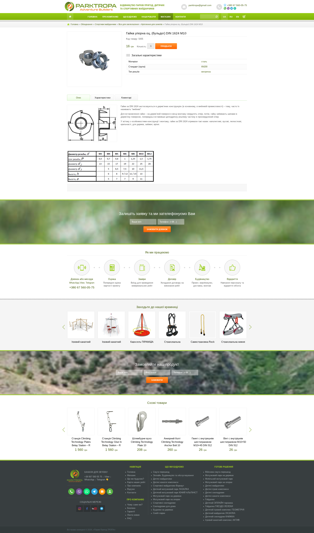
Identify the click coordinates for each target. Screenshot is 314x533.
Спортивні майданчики (105, 24)
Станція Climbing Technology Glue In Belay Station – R (111, 442)
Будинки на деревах (163, 509)
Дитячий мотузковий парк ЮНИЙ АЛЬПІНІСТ (175, 492)
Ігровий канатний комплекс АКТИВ (222, 520)
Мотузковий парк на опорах (166, 499)
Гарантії (131, 511)
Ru (231, 17)
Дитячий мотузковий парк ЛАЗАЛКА (171, 489)
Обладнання (86, 24)
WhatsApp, (74, 283)
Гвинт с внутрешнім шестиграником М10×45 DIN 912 (203, 442)
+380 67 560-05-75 (237, 5)
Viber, (83, 283)
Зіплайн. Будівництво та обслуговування (173, 475)
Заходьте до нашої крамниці (157, 307)
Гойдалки (209, 499)
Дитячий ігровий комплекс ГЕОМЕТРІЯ (224, 509)
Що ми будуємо (174, 467)
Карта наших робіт (136, 482)
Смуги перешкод (161, 472)
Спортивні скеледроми (164, 503)
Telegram (90, 283)
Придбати (166, 46)
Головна (92, 17)
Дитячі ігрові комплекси (217, 489)
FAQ (129, 518)
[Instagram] (79, 508)
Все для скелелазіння (129, 24)
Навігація (135, 467)
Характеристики (102, 97)
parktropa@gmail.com (200, 5)
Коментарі (126, 97)
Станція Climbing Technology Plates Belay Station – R (81, 442)
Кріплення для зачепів (151, 24)
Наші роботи (149, 17)
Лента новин (133, 515)
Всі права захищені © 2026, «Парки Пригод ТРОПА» (91, 530)
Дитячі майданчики (162, 479)
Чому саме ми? (134, 504)
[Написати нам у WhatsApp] (225, 8)
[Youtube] (94, 508)
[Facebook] (87, 508)
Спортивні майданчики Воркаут (168, 485)
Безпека (131, 508)
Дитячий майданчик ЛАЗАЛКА (220, 513)
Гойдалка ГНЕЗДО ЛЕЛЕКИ (219, 506)
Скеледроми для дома (164, 506)
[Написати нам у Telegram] (232, 8)
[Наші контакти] (235, 8)
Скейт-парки (159, 513)
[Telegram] (101, 508)
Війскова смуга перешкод (218, 472)
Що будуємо (130, 17)
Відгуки (131, 489)
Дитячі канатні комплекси (165, 482)
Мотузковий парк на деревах (167, 496)
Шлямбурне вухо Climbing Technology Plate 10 (142, 442)
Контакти (180, 17)
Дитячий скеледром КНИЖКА (220, 516)
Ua (224, 17)
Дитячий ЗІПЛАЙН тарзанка (219, 503)
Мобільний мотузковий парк (219, 479)
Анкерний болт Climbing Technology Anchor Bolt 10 (172, 442)
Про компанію (110, 17)
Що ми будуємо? (135, 479)
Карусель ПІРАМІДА (141, 341)
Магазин (166, 17)
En (237, 17)
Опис (78, 97)
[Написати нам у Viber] (228, 8)
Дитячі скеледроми (214, 492)
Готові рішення (223, 467)
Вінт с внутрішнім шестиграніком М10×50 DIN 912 (233, 442)
